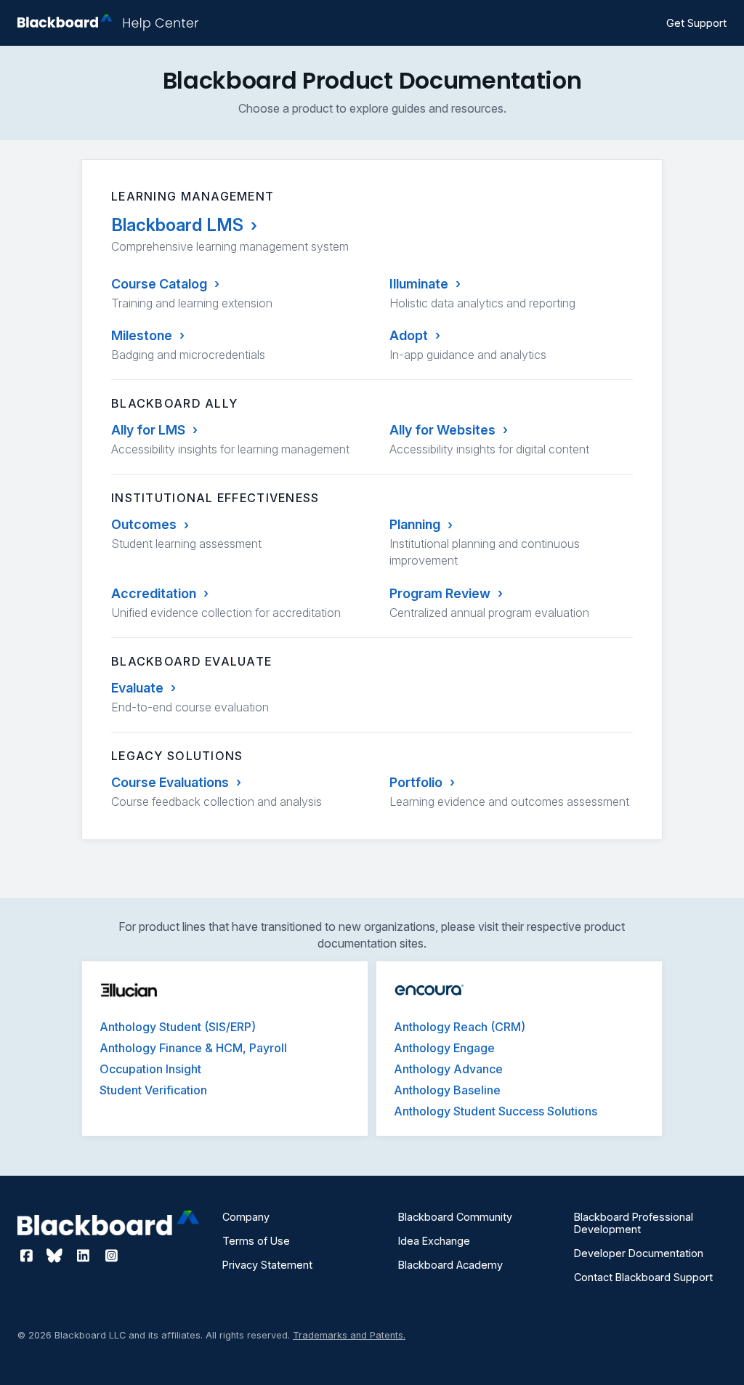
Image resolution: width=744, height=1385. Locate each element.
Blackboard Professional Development (633, 1223)
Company (246, 1217)
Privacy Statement (267, 1265)
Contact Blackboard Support (643, 1277)
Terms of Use (256, 1241)
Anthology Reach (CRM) (459, 1026)
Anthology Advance (448, 1069)
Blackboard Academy (450, 1265)
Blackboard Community (455, 1217)
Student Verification (153, 1090)
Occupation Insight (150, 1069)
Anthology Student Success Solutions (495, 1111)
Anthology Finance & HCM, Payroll (193, 1048)
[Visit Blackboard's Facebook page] (28, 1255)
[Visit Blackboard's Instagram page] (111, 1255)
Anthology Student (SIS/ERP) (178, 1026)
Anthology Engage (444, 1048)
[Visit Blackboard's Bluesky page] (56, 1255)
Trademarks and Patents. (349, 1335)
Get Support (696, 23)
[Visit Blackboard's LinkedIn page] (84, 1255)
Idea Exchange (434, 1241)
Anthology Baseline (447, 1090)
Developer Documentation (638, 1253)
